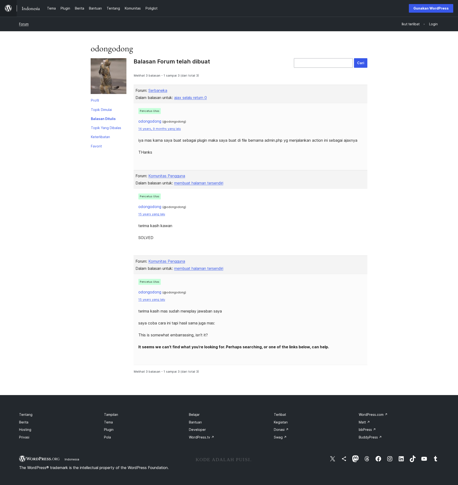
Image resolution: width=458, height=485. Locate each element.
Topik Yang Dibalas (106, 128)
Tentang (25, 414)
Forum (24, 24)
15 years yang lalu (151, 214)
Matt (364, 422)
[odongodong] (108, 77)
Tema (108, 422)
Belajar (194, 414)
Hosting (25, 430)
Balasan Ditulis (103, 119)
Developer (197, 430)
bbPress (367, 430)
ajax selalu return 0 (190, 97)
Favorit (96, 146)
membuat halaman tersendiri (198, 183)
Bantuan (195, 422)
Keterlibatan (100, 137)
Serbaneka (157, 90)
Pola (107, 437)
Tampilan (111, 414)
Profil (95, 100)
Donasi (281, 430)
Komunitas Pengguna (166, 175)
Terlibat (280, 414)
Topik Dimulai (101, 110)
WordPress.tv (201, 437)
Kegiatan (281, 422)
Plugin (109, 430)
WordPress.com (373, 414)
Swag (280, 437)
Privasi (24, 437)
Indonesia (72, 459)
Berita (23, 422)
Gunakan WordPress (431, 8)
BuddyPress (370, 437)
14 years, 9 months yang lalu (159, 128)
